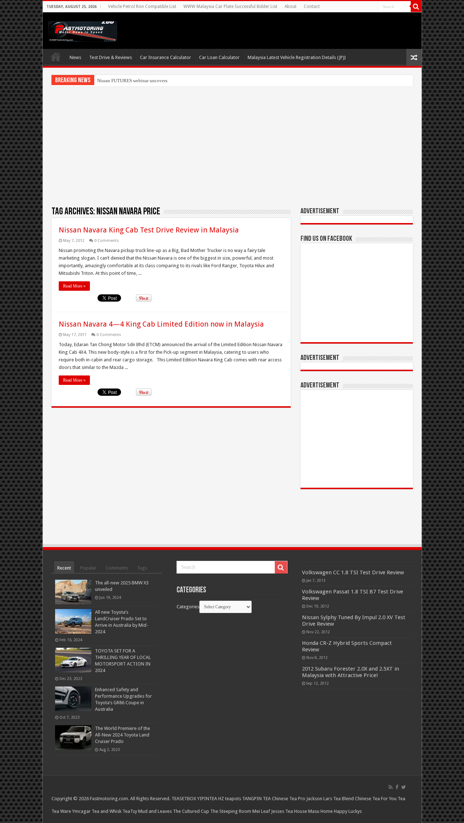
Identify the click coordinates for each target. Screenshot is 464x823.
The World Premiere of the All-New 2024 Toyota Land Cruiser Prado (122, 735)
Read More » (74, 286)
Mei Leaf (261, 811)
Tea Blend (343, 798)
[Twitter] (404, 787)
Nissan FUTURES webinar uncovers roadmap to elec (148, 80)
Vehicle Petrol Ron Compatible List (142, 6)
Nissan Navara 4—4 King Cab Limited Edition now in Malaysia (161, 324)
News (75, 57)
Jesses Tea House (289, 811)
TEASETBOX (183, 798)
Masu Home (320, 811)
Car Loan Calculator (219, 57)
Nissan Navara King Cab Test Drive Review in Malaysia (149, 230)
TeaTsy (130, 811)
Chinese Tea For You (376, 798)
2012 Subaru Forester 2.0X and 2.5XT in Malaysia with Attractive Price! (350, 672)
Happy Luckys (348, 811)
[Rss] (390, 787)
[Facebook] (397, 787)
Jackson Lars (319, 798)
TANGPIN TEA (256, 798)
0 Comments (106, 240)
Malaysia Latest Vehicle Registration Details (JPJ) (297, 57)
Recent (64, 568)
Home (55, 56)
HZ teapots (229, 798)
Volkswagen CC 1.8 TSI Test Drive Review (353, 572)
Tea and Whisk (106, 811)
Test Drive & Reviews (110, 57)
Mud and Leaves (155, 811)
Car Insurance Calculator (165, 57)
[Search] (416, 6)
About (291, 6)
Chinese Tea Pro (288, 798)
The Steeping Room (230, 811)
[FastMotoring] (82, 30)
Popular (88, 568)
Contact (312, 6)
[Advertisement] (232, 146)
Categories (188, 606)
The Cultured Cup (191, 811)
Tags (142, 568)
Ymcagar (81, 811)
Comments (116, 568)
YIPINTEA (207, 798)
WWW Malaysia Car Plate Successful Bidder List (230, 6)
